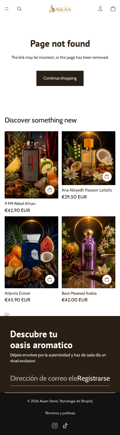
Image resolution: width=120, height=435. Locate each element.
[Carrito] (113, 8)
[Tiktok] (65, 425)
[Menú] (6, 8)
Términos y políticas (60, 413)
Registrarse (93, 378)
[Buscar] (19, 8)
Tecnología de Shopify (76, 401)
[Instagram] (54, 425)
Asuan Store (49, 401)
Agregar (54, 189)
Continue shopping (60, 78)
